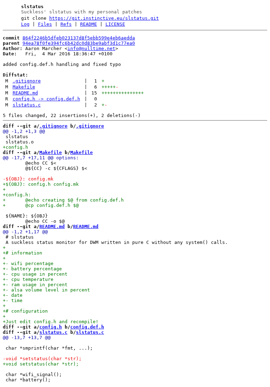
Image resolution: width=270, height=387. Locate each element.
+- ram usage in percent (35, 284)
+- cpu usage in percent (35, 274)
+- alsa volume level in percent (46, 290)
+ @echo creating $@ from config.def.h (63, 200)
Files (45, 24)
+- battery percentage (32, 268)
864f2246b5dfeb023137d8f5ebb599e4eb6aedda (78, 38)
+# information (22, 253)
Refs (66, 24)
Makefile (24, 87)
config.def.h (87, 327)
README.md (25, 93)
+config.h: (17, 194)
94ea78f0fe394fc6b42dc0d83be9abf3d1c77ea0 (78, 43)
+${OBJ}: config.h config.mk (41, 184)
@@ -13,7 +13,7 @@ (27, 337)
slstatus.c (27, 105)
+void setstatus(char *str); (41, 364)
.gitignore (27, 81)
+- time (12, 300)
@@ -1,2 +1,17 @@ (25, 231)
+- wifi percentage (28, 263)
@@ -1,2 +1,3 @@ (24, 131)
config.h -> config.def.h (46, 99)
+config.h (15, 147)
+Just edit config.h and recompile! (50, 321)
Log (25, 24)
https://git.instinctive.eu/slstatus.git (104, 18)
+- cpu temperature (28, 279)
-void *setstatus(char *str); (42, 358)
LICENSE (115, 24)
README (88, 24)
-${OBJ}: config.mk (28, 179)
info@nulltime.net (91, 48)
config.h (50, 327)
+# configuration (25, 311)
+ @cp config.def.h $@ (41, 205)
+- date (12, 295)
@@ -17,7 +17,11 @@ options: (41, 157)
